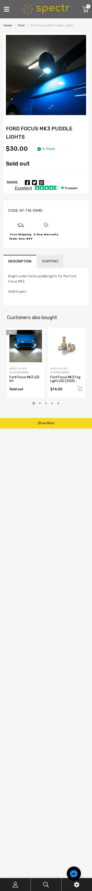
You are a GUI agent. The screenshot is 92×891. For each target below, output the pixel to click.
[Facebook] (27, 182)
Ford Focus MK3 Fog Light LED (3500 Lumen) (65, 381)
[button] (74, 874)
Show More (46, 423)
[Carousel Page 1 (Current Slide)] (33, 403)
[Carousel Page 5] (58, 403)
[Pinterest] (41, 182)
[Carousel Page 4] (52, 403)
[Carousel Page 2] (39, 403)
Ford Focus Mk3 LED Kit (24, 379)
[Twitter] (34, 182)
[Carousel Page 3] (46, 403)
